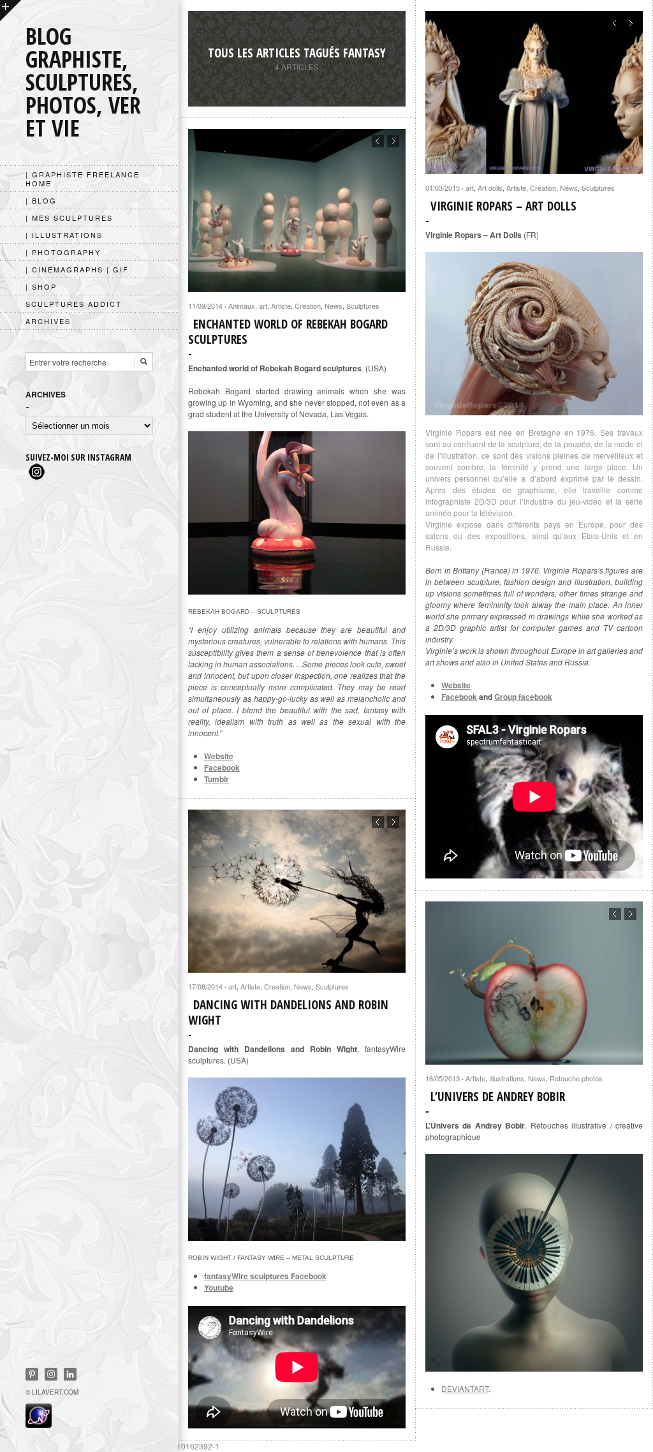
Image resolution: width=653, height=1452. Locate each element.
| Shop (41, 286)
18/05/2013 (442, 1078)
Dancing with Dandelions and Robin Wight (288, 1012)
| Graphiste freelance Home (83, 178)
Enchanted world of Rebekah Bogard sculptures (288, 332)
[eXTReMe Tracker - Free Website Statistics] (39, 1423)
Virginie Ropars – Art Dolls (503, 206)
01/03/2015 (442, 187)
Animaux (241, 305)
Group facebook (523, 696)
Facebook (459, 696)
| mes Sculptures (69, 217)
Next (630, 23)
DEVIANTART (464, 1388)
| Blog (41, 200)
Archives (48, 321)
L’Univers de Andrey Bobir (497, 1096)
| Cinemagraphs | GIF (77, 269)
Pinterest (32, 1374)
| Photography (63, 252)
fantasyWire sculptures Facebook (265, 1276)
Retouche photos (576, 1078)
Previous (615, 23)
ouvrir (10, 10)
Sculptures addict (74, 304)
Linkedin (70, 1374)
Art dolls (490, 187)
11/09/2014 (205, 305)
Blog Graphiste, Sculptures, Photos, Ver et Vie (83, 82)
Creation (543, 187)
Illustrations (506, 1078)
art (470, 187)
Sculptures (598, 187)
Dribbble (51, 1374)
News (569, 187)
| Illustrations (64, 235)
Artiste (516, 187)
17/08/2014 (205, 986)
